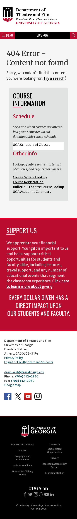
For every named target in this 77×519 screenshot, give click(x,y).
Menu (9, 35)
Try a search (53, 78)
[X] (30, 494)
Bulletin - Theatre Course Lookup (38, 187)
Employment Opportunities (54, 450)
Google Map (12, 385)
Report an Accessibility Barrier (54, 465)
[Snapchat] (41, 494)
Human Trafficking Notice (22, 473)
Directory (54, 444)
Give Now (42, 35)
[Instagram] (36, 494)
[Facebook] (25, 494)
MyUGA (22, 450)
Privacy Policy (13, 358)
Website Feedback (22, 465)
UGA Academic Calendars (32, 192)
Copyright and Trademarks (22, 458)
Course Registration (28, 182)
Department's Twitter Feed (17, 396)
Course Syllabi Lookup (30, 177)
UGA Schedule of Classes (31, 145)
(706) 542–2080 (22, 380)
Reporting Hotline (54, 473)
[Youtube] (46, 494)
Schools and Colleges (22, 444)
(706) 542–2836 (26, 376)
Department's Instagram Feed (38, 396)
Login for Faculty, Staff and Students (28, 362)
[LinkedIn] (52, 494)
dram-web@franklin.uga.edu (24, 372)
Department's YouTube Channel (28, 396)
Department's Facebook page (7, 396)
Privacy (54, 458)
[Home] (38, 15)
